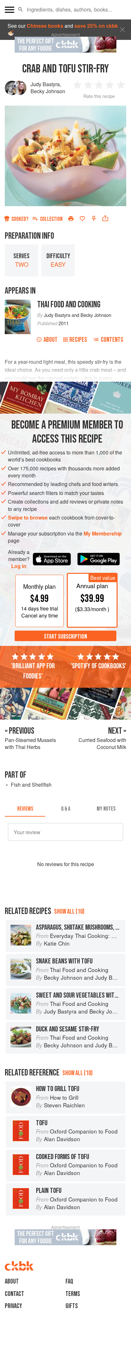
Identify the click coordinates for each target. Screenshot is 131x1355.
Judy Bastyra (45, 84)
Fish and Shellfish (31, 784)
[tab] (25, 809)
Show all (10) (69, 912)
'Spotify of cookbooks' (98, 666)
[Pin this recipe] (94, 218)
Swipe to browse (28, 517)
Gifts (72, 1306)
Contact (14, 1294)
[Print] (71, 218)
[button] (20, 9)
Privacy (13, 1306)
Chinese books (45, 25)
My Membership (103, 533)
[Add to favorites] (82, 218)
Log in (18, 566)
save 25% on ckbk (96, 25)
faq (69, 1281)
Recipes (78, 340)
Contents (112, 340)
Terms (73, 1294)
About (51, 340)
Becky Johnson (48, 91)
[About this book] (18, 303)
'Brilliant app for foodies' (33, 671)
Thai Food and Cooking (68, 304)
